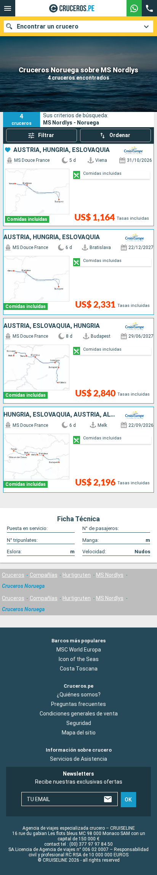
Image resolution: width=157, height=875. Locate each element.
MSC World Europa (78, 650)
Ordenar (119, 135)
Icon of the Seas (79, 659)
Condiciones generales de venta (79, 714)
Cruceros (13, 575)
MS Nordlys (109, 575)
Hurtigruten (76, 575)
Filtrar (46, 135)
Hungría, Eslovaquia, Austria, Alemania (59, 415)
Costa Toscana (79, 669)
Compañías (44, 575)
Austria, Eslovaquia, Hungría (51, 326)
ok (128, 800)
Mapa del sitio (79, 733)
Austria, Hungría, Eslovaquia (61, 150)
